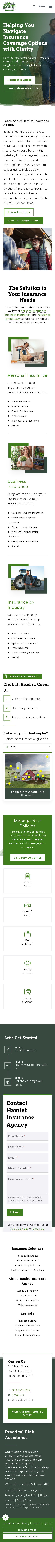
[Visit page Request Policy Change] (27, 996)
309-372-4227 (19, 1228)
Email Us (18, 1395)
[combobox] (27, 747)
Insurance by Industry (21, 605)
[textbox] (28, 746)
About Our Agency (27, 1290)
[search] (34, 6)
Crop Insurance (20, 647)
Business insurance (18, 484)
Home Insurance (20, 401)
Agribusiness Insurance (24, 643)
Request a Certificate (27, 1330)
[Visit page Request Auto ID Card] (27, 910)
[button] (45, 6)
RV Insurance (18, 415)
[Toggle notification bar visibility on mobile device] (5, 1517)
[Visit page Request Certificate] (27, 939)
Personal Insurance (27, 375)
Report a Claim (27, 1320)
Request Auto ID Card (27, 1325)
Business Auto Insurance (25, 527)
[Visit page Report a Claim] (27, 881)
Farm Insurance (20, 633)
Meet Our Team (27, 1295)
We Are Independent (27, 1300)
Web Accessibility (27, 1304)
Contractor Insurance (23, 638)
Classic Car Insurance (23, 411)
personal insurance (33, 310)
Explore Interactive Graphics (27, 1269)
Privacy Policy (24, 1500)
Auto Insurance (19, 406)
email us (38, 1228)
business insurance (17, 314)
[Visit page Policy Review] (27, 968)
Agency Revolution (27, 1495)
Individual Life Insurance (25, 420)
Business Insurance (27, 1260)
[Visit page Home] (9, 6)
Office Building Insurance (25, 652)
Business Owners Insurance (27, 512)
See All (15, 425)
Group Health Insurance (24, 541)
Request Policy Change (28, 1334)
